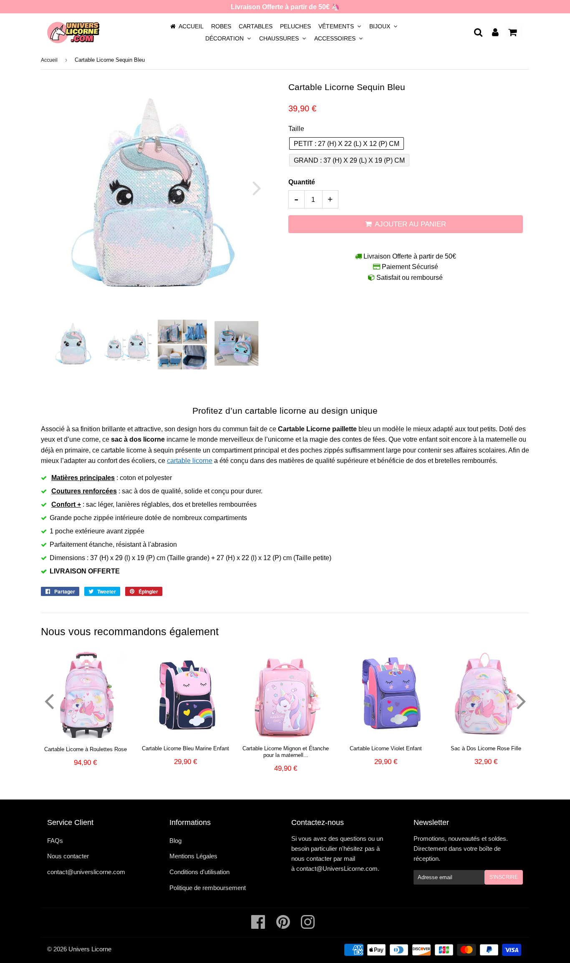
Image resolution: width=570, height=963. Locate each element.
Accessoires (335, 38)
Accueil (191, 26)
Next (251, 187)
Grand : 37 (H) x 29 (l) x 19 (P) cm (349, 160)
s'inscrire (503, 877)
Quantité (301, 182)
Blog (175, 840)
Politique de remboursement (207, 887)
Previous (58, 187)
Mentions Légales (193, 856)
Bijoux (380, 26)
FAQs (55, 840)
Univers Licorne (89, 949)
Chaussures (279, 38)
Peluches (295, 26)
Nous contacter (68, 856)
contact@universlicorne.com (86, 871)
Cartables (255, 26)
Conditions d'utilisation (199, 871)
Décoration (225, 38)
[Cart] (513, 31)
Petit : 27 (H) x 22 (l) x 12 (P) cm (346, 143)
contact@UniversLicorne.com (337, 868)
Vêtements (337, 26)
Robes (221, 26)
